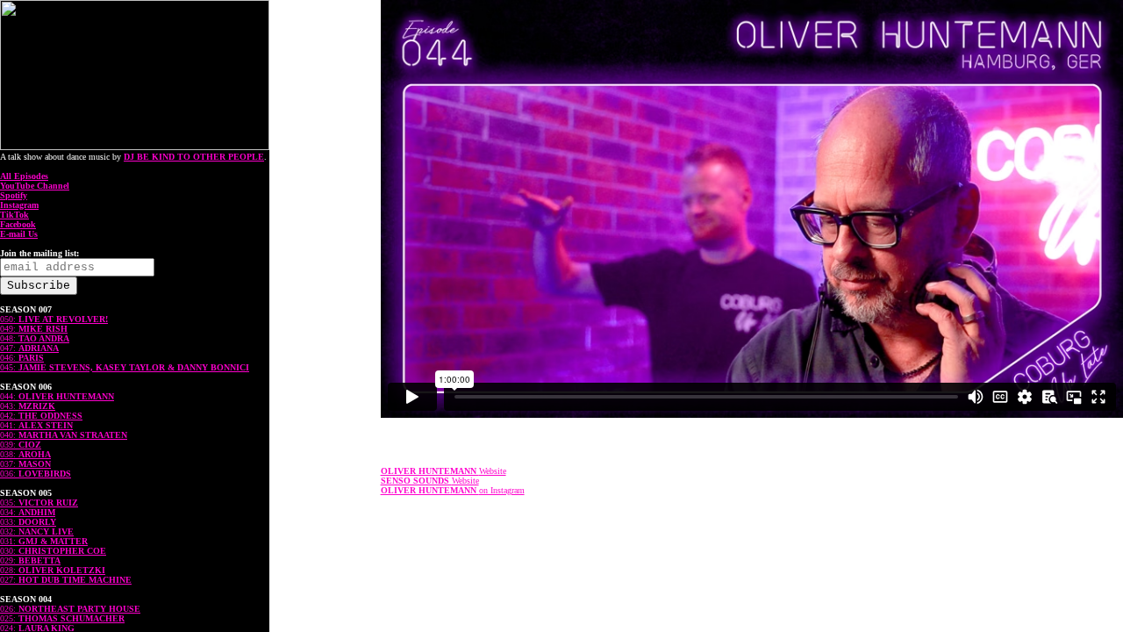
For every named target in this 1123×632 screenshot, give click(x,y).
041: (36, 425)
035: (39, 502)
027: (66, 580)
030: (53, 551)
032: (37, 531)
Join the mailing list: (39, 253)
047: (29, 348)
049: (34, 329)
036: (35, 473)
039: (20, 444)
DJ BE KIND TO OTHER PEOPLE (194, 157)
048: (34, 338)
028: (52, 570)
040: (63, 435)
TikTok (14, 214)
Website (443, 471)
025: (62, 618)
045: (124, 367)
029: (30, 560)
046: (22, 358)
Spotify (13, 195)
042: (41, 415)
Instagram (19, 205)
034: (27, 512)
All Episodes (24, 176)
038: (25, 454)
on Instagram (453, 490)
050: (54, 319)
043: (27, 406)
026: (70, 609)
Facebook (18, 224)
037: (25, 464)
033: (28, 522)
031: (44, 541)
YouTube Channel (34, 185)
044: (57, 396)
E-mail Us (19, 234)
